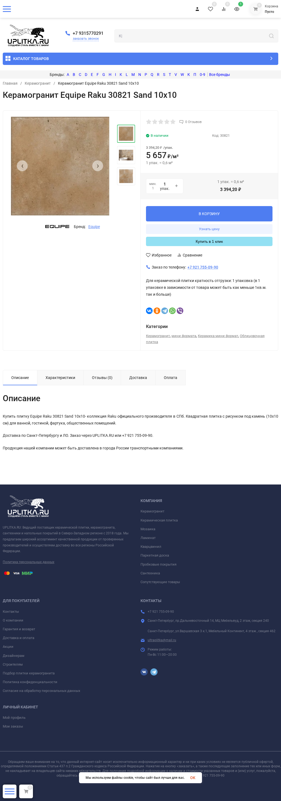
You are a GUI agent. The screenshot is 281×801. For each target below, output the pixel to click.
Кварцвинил (150, 547)
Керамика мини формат (218, 336)
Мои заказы (13, 726)
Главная (10, 83)
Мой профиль (14, 718)
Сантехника (150, 573)
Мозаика (147, 529)
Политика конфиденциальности (30, 682)
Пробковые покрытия (158, 564)
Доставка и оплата (18, 638)
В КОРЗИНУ (209, 214)
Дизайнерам (13, 656)
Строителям (13, 664)
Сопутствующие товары (160, 582)
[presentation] (22, 165)
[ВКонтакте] (149, 310)
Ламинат (148, 538)
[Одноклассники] (157, 310)
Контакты (11, 611)
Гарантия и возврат (19, 629)
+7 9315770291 (88, 33)
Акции (8, 647)
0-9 (202, 74)
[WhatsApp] (172, 310)
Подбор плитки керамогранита (29, 673)
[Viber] (180, 310)
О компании (13, 620)
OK (192, 778)
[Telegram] (164, 310)
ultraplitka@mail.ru (162, 640)
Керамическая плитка (159, 520)
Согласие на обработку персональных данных (41, 691)
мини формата (184, 336)
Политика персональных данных (28, 562)
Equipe (94, 227)
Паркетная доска (154, 555)
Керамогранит (38, 83)
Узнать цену (209, 229)
